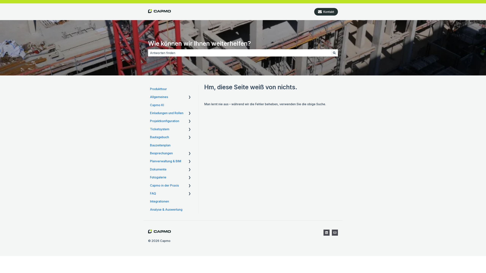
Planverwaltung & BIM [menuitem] (165, 161)
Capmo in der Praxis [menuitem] (164, 185)
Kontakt (328, 12)
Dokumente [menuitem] (158, 169)
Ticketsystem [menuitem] (159, 129)
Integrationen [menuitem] (159, 201)
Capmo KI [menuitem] (157, 105)
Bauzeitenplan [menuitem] (160, 145)
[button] (190, 97)
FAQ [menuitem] (153, 193)
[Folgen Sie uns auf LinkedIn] (326, 233)
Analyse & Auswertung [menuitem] (166, 209)
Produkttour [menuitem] (158, 89)
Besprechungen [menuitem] (161, 153)
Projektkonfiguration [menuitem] (164, 121)
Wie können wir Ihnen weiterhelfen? (199, 43)
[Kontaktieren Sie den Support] (335, 233)
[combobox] (239, 52)
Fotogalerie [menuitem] (158, 177)
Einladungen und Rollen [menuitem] (166, 113)
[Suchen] (334, 52)
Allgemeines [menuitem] (159, 97)
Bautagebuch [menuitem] (159, 137)
